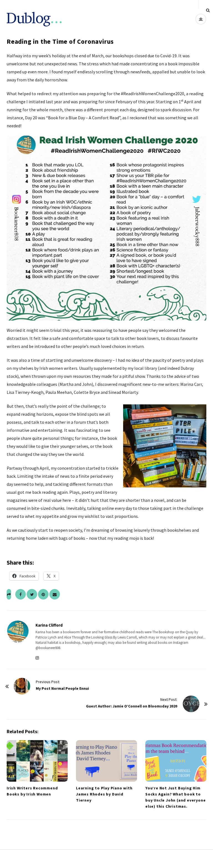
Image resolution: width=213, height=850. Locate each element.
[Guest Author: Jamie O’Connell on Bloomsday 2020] (191, 704)
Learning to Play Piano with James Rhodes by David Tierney (104, 794)
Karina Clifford (49, 625)
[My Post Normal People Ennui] (22, 686)
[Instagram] (38, 657)
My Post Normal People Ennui (62, 688)
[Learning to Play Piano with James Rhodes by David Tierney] (106, 761)
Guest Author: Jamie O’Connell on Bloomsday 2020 (131, 706)
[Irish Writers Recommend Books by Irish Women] (37, 761)
